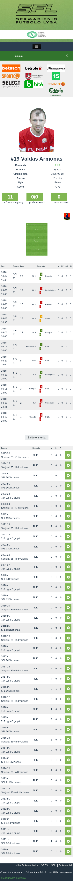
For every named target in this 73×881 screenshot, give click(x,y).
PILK (57, 165)
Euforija (48, 276)
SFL (53, 865)
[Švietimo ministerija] (36, 34)
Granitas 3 (50, 403)
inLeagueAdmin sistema (13, 878)
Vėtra (47, 318)
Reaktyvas (50, 375)
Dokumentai (65, 865)
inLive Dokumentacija (26, 865)
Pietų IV (48, 332)
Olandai (32, 417)
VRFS (44, 865)
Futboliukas (50, 290)
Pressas (48, 304)
